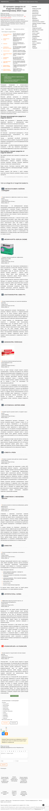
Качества (5, 1)
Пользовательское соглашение (18, 800)
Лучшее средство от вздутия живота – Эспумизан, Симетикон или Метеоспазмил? (24, 780)
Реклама (40, 800)
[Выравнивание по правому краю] (13, 751)
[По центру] (11, 751)
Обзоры (36, 1)
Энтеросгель (5, 706)
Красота (34, 16)
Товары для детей (36, 28)
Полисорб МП (6, 703)
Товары (20, 1)
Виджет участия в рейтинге (6, 801)
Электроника (35, 12)
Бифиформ (5, 715)
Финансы (34, 41)
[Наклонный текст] (3, 751)
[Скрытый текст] (19, 751)
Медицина (9, 16)
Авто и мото (35, 31)
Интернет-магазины (37, 39)
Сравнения (32, 1)
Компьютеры (35, 13)
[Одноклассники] (6, 733)
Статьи (21, 5)
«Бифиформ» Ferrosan (6, 58)
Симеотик (5, 43)
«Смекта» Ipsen (6, 50)
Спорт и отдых (35, 33)
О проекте (3, 800)
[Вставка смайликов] (15, 751)
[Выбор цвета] (17, 751)
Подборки (34, 47)
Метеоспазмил (6, 705)
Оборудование (35, 36)
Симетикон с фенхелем (7, 711)
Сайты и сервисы (36, 43)
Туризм (34, 46)
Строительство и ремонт (38, 21)
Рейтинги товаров (4, 16)
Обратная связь (8, 800)
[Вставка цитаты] (21, 751)
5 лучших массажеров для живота (4, 793)
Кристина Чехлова (5, 15)
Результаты (13, 722)
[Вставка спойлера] (25, 751)
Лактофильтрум (6, 709)
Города (28, 1)
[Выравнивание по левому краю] (9, 751)
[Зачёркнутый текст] (7, 751)
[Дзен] (43, 805)
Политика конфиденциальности (31, 800)
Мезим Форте (5, 708)
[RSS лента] (45, 806)
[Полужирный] (2, 751)
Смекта (4, 712)
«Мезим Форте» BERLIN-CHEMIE (6, 66)
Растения (34, 26)
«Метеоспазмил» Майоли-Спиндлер (7, 70)
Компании (24, 1)
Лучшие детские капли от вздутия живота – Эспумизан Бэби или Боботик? (4, 780)
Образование (35, 20)
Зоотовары (35, 34)
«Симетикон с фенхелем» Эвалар (7, 48)
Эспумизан (5, 713)
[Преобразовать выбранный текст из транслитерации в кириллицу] (23, 751)
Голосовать (5, 722)
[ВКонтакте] (3, 733)
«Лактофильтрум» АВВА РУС (7, 62)
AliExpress (17, 5)
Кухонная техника (36, 15)
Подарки (34, 44)
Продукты (34, 38)
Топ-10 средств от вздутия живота (9, 31)
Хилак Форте (5, 716)
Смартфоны (35, 10)
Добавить (4, 764)
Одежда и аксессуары (37, 29)
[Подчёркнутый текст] (5, 751)
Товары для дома (36, 8)
